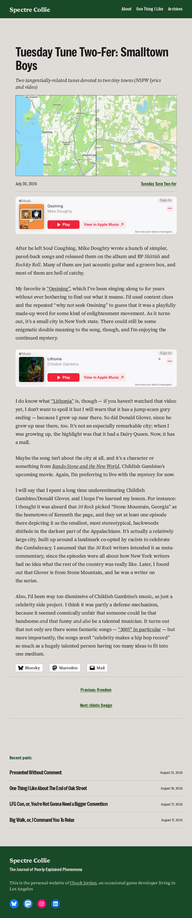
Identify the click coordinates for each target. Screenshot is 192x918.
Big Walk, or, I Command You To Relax (42, 820)
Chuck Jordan (83, 883)
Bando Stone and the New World (85, 466)
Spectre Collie (30, 9)
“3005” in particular (139, 629)
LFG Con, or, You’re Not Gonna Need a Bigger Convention (58, 804)
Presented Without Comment (36, 772)
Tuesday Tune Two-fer (159, 184)
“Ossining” (58, 288)
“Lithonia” (62, 401)
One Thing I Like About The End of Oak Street (48, 788)
